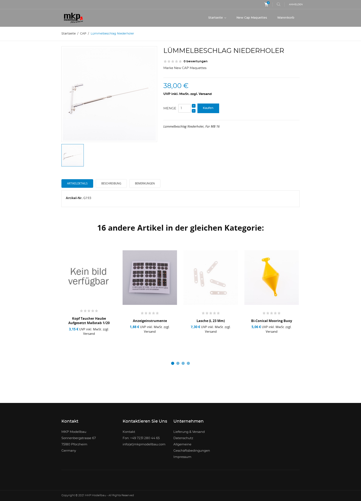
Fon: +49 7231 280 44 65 (141, 438)
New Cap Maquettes (251, 17)
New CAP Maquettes (190, 68)
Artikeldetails (77, 183)
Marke (168, 68)
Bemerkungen (145, 183)
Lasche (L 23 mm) (211, 320)
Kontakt (129, 431)
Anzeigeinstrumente (150, 320)
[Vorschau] (90, 341)
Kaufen (208, 108)
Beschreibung (111, 183)
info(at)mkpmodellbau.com (144, 444)
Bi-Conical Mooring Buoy (271, 320)
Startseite (216, 17)
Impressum (182, 457)
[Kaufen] (76, 341)
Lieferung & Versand (189, 431)
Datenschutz (183, 438)
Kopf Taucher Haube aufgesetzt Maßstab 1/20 (89, 320)
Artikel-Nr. (74, 198)
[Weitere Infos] (103, 341)
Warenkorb (285, 17)
